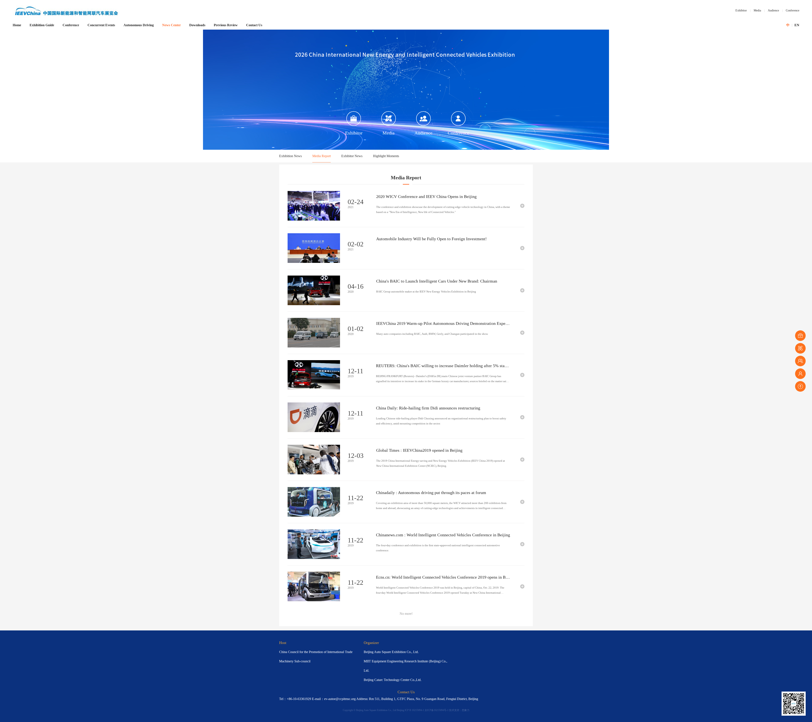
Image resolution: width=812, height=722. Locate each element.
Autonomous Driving (138, 25)
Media (757, 10)
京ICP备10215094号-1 (437, 710)
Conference (792, 10)
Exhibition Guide (42, 25)
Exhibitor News (351, 156)
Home (17, 25)
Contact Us (254, 25)
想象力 (465, 710)
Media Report (321, 156)
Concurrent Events (101, 25)
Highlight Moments (386, 156)
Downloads (197, 25)
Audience (773, 10)
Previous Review (226, 25)
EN (796, 25)
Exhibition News (290, 156)
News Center (171, 25)
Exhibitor (741, 10)
